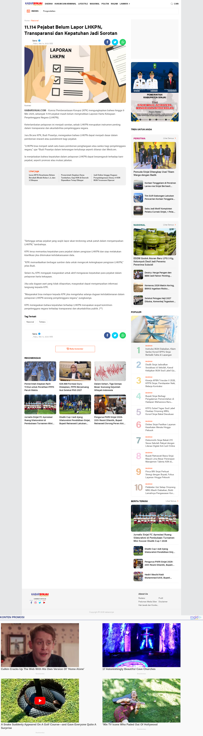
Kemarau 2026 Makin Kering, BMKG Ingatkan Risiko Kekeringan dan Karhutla (159, 288)
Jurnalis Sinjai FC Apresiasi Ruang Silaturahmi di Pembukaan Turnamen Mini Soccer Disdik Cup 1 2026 (154, 538)
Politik (105, 4)
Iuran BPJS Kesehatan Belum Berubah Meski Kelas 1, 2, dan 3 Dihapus (42, 178)
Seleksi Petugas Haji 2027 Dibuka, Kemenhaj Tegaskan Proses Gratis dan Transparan (160, 300)
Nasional (95, 4)
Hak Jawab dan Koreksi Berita (148, 605)
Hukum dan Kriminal (65, 4)
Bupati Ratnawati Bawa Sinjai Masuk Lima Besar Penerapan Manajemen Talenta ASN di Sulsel (160, 459)
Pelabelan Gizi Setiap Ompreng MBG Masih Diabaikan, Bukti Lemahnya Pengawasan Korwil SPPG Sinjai (160, 490)
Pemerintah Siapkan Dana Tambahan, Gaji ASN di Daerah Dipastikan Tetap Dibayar (74, 178)
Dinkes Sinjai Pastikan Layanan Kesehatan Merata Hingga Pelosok (160, 427)
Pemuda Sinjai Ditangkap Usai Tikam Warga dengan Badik (154, 173)
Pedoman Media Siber (147, 602)
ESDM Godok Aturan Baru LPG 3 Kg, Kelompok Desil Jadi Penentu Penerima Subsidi (154, 261)
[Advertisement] (75, 212)
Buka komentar (76, 349)
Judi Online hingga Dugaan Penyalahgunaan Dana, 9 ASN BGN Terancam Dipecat (107, 178)
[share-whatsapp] (123, 42)
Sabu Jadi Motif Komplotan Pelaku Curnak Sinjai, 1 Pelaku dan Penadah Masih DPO (160, 211)
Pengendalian (49, 11)
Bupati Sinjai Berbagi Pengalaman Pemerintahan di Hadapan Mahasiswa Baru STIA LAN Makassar (159, 399)
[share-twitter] (115, 42)
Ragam (114, 4)
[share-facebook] (107, 42)
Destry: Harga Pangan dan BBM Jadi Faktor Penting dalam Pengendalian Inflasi (158, 275)
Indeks (35, 11)
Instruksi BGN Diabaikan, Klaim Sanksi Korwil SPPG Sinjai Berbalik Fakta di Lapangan (160, 352)
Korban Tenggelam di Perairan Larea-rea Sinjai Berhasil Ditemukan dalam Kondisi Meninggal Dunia (160, 185)
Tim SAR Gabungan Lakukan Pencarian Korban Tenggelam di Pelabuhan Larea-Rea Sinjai (160, 198)
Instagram (35, 607)
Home (26, 21)
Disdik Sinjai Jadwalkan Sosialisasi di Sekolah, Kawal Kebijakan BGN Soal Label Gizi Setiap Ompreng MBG (160, 368)
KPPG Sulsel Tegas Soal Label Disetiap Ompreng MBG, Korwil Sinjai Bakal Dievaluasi (160, 411)
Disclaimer (163, 602)
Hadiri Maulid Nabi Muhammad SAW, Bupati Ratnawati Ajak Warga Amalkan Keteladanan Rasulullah (157, 577)
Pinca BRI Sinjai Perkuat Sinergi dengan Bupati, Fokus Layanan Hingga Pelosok (159, 474)
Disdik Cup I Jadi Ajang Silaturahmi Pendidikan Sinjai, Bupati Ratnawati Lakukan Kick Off (160, 551)
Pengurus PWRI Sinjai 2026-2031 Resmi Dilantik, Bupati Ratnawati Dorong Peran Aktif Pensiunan (160, 564)
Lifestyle (83, 4)
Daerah (49, 4)
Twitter (39, 607)
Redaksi (141, 598)
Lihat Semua (168, 138)
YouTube (44, 607)
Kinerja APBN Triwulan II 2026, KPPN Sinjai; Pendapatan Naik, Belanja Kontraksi (160, 383)
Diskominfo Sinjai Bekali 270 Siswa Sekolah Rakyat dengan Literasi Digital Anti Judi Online (160, 443)
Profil (161, 598)
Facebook (31, 607)
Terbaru (42, 322)
